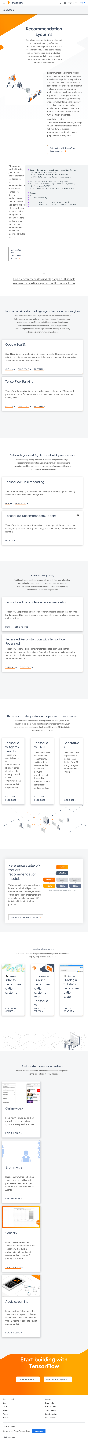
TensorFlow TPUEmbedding (24, 482)
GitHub (9, 369)
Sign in (82, 3)
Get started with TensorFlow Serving (16, 254)
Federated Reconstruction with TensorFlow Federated (35, 641)
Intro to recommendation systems (13, 986)
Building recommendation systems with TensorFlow (42, 992)
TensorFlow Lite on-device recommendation (36, 602)
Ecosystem (9, 10)
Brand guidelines (51, 1414)
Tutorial (39, 369)
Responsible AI (32, 590)
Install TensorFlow (27, 1379)
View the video (13, 1267)
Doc (7, 503)
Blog (4, 1403)
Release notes (50, 1407)
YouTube (6, 1418)
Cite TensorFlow (51, 1418)
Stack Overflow (50, 1410)
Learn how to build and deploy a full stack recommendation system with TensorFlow (44, 281)
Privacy (12, 1426)
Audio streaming (16, 1302)
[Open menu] (3, 3)
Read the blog (13, 1133)
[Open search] (59, 2)
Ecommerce (13, 1167)
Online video (14, 1108)
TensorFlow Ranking (19, 382)
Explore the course (11, 1010)
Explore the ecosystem (56, 1379)
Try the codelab (68, 1010)
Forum (5, 1407)
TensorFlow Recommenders (60, 122)
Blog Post (23, 369)
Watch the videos (39, 1010)
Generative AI (71, 745)
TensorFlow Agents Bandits (12, 747)
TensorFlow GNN (41, 745)
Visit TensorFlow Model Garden (25, 917)
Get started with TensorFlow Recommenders (62, 149)
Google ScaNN (15, 345)
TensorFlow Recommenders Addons (30, 516)
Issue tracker (50, 1403)
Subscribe (39, 1431)
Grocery (11, 1233)
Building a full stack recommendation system (71, 988)
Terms (5, 1426)
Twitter (5, 1414)
